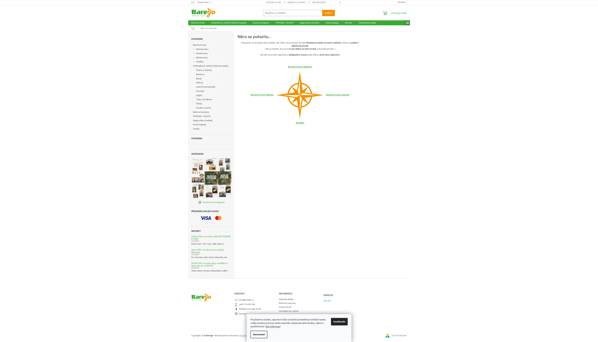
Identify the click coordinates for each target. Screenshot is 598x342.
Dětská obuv (202, 57)
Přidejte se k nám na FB (250, 309)
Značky (196, 128)
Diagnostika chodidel (202, 120)
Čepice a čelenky (204, 70)
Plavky (199, 103)
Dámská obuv (202, 49)
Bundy (199, 78)
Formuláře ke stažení (289, 311)
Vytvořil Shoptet (399, 335)
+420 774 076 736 (247, 304)
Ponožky (200, 91)
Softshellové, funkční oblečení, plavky (210, 66)
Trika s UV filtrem (204, 99)
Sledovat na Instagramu (214, 202)
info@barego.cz (246, 299)
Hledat (328, 13)
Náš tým (327, 300)
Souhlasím (339, 321)
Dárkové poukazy (201, 112)
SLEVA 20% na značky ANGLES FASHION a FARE (211, 237)
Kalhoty (199, 82)
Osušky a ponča (203, 107)
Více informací (272, 326)
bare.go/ (243, 313)
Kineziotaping (199, 124)
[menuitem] (198, 22)
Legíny (199, 95)
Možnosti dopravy (297, 2)
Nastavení (259, 334)
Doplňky (200, 61)
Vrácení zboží (318, 2)
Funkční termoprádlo (205, 87)
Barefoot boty (199, 45)
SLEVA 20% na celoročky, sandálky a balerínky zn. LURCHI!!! (209, 264)
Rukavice (200, 74)
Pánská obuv (202, 53)
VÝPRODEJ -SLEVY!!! (202, 116)
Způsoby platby (273, 2)
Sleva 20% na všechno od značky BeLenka (207, 250)
